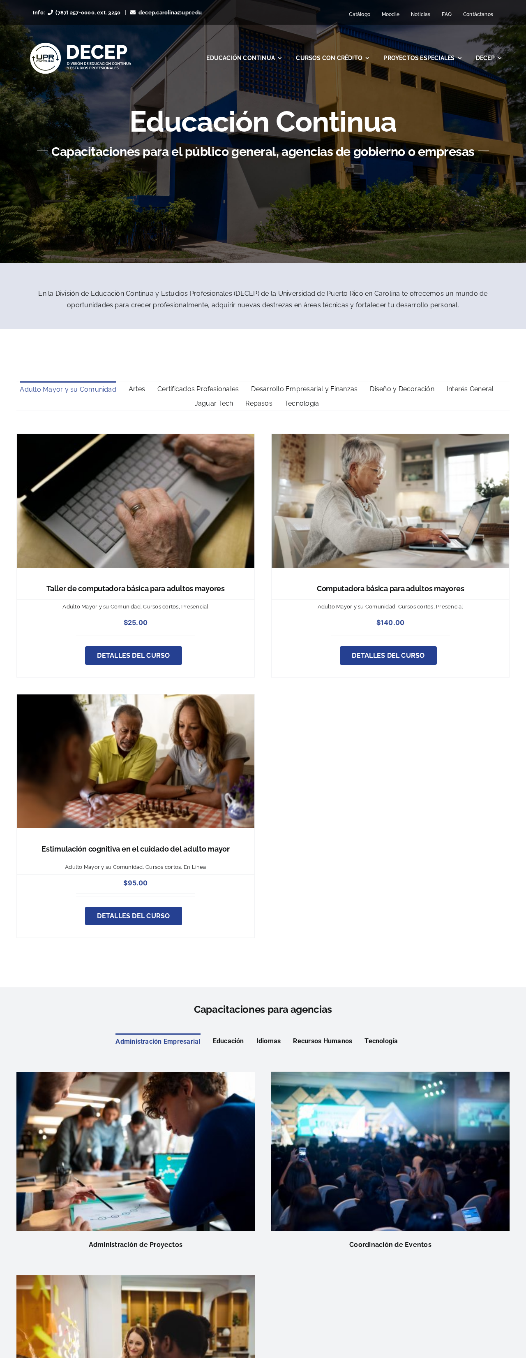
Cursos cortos (160, 607)
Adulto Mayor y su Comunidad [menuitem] (68, 389)
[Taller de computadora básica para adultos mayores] (135, 439)
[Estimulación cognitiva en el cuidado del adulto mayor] (135, 700)
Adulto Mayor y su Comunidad (101, 607)
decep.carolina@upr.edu (170, 12)
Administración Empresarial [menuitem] (157, 1041)
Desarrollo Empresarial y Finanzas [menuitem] (304, 389)
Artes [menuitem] (137, 389)
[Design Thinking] (135, 1281)
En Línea (195, 867)
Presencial (194, 607)
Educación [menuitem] (228, 1041)
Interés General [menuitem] (470, 389)
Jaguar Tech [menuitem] (214, 403)
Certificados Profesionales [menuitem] (198, 389)
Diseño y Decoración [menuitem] (402, 389)
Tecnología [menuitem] (302, 403)
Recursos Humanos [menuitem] (322, 1041)
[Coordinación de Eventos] (390, 1077)
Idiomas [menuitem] (268, 1041)
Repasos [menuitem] (258, 403)
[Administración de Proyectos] (135, 1078)
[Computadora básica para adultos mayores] (390, 439)
